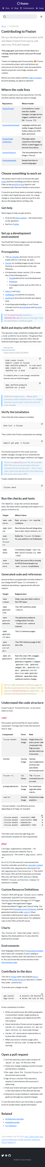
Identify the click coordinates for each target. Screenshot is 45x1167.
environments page (9, 962)
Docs (3, 26)
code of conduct (35, 78)
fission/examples (9, 160)
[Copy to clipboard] (40, 358)
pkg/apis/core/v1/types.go (25, 909)
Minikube (13, 281)
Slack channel (21, 218)
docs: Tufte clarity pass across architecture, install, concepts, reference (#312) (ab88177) (22, 1139)
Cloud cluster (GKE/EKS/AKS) (15, 352)
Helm (18, 291)
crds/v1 (27, 912)
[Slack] (6, 1155)
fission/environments (11, 125)
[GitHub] (9, 1155)
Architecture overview (14, 1119)
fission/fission (8, 108)
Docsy (35, 976)
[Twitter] (2, 1155)
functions (38, 307)
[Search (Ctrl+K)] (19, 16)
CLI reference (10, 1125)
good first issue (18, 184)
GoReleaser (10, 294)
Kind (11, 278)
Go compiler (14, 257)
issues (3, 181)
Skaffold (8, 298)
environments (25, 307)
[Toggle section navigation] (41, 16)
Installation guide (12, 1122)
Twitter (16, 224)
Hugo (14, 976)
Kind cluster (8, 347)
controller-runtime (35, 865)
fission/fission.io (9, 152)
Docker (8, 263)
